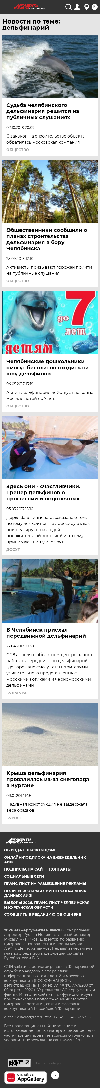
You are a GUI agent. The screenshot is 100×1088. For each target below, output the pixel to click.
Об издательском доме (30, 850)
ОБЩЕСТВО (17, 150)
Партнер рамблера (48, 1063)
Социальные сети (24, 876)
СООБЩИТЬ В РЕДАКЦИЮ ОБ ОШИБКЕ (42, 914)
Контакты (60, 869)
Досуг (13, 549)
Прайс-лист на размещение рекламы (45, 883)
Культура (16, 693)
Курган (13, 818)
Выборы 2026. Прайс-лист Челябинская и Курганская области (46, 905)
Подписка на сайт (24, 869)
